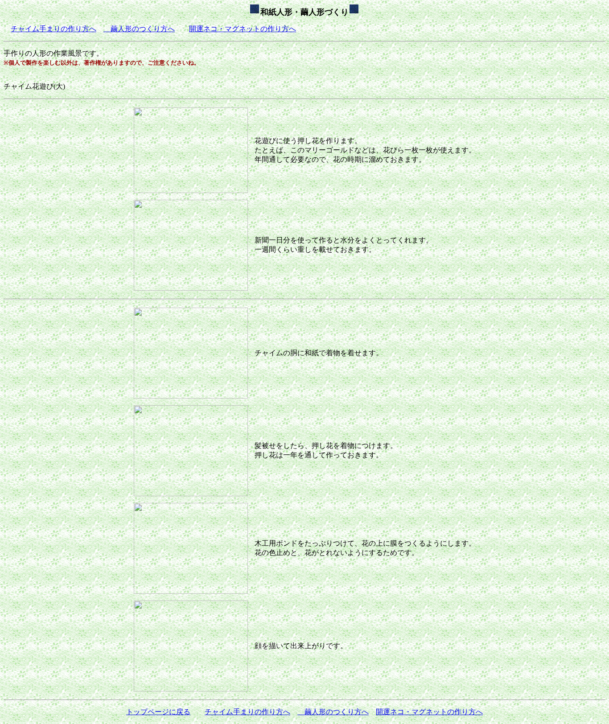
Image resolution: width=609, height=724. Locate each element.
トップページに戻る (158, 712)
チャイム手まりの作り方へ (53, 29)
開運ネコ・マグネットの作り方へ (242, 29)
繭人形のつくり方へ (139, 29)
